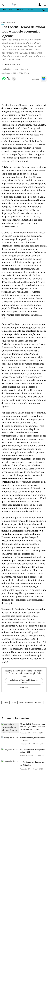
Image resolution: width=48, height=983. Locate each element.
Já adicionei (24, 687)
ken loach (38, 702)
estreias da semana (26, 702)
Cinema (5, 702)
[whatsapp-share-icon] (4, 80)
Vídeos (39, 10)
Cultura (13, 702)
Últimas (20, 10)
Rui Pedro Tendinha (10, 64)
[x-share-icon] (9, 80)
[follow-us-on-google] (44, 79)
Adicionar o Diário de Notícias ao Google (24, 681)
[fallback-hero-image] (10, 728)
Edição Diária (8, 10)
